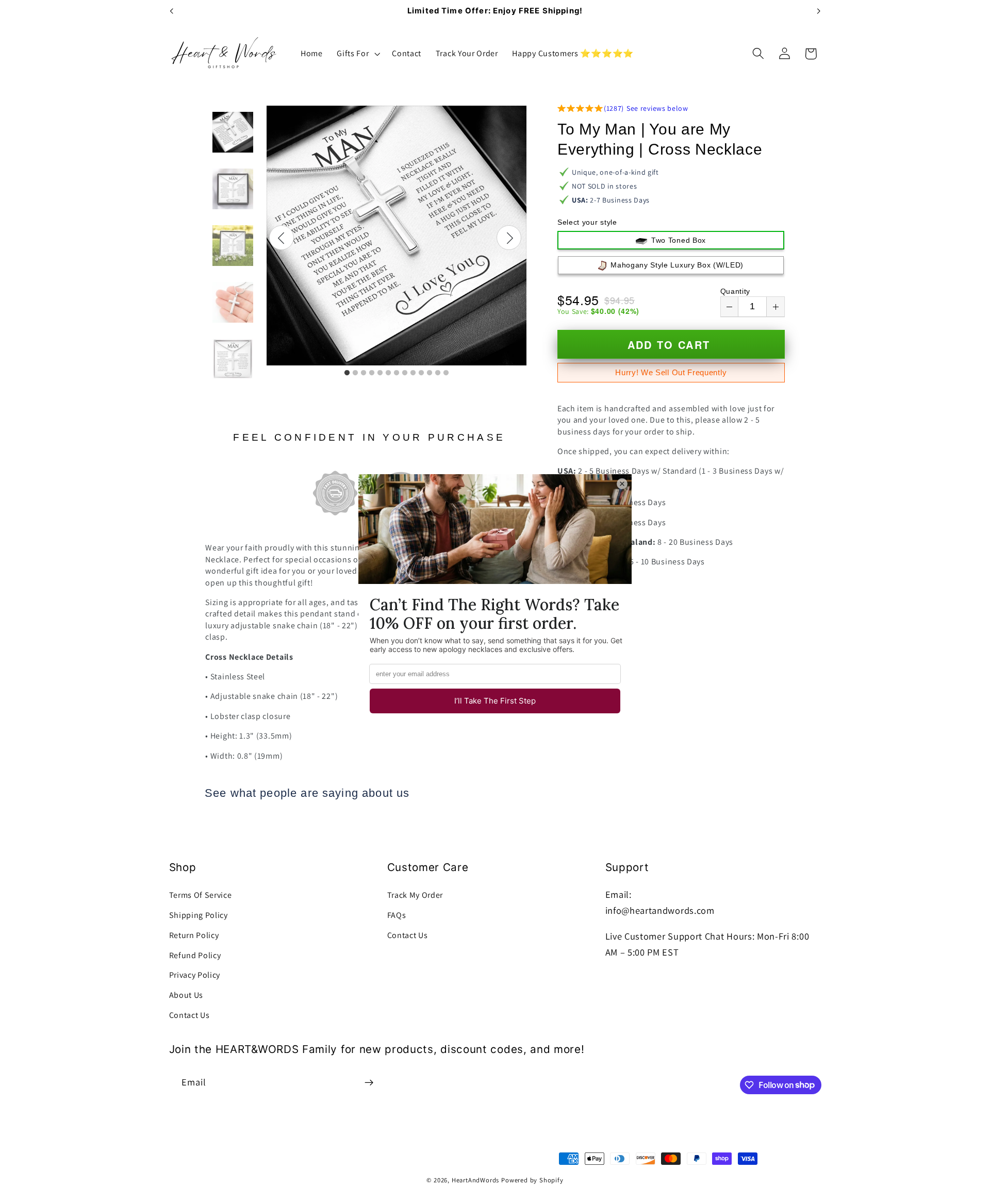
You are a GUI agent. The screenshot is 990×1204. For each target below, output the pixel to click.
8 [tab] (405, 373)
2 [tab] (355, 373)
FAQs (396, 915)
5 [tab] (380, 373)
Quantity (735, 291)
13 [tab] (446, 373)
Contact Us (189, 1015)
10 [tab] (421, 373)
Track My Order (415, 895)
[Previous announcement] (171, 11)
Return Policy (194, 935)
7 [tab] (396, 373)
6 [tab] (388, 373)
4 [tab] (372, 373)
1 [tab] (347, 373)
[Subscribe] (369, 1082)
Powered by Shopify (532, 1180)
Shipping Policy (198, 915)
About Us (186, 995)
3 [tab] (363, 373)
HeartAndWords (475, 1180)
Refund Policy (195, 955)
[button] (357, 53)
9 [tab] (413, 373)
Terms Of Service (200, 895)
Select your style (587, 222)
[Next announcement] (818, 11)
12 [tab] (438, 373)
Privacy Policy (195, 974)
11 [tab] (429, 373)
